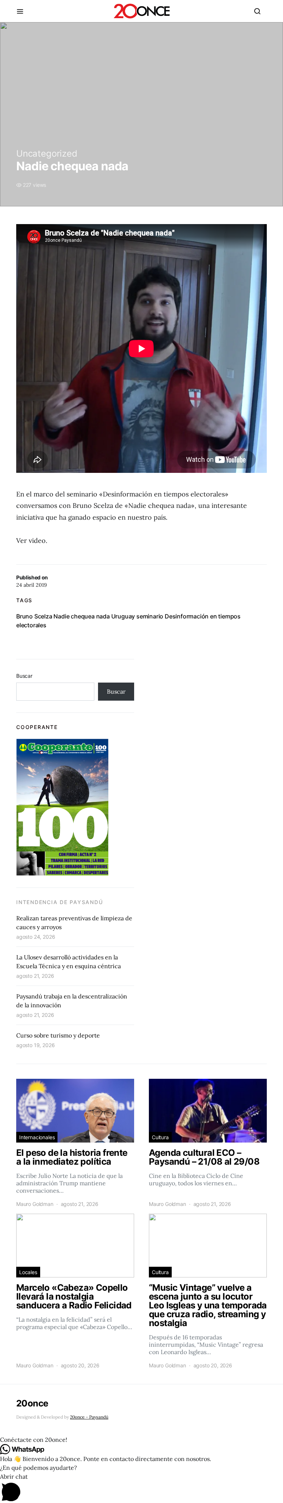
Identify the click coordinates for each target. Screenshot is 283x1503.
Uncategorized (46, 153)
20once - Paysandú (89, 1417)
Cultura (160, 1137)
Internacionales (37, 1137)
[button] (141, 1439)
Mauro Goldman (34, 1204)
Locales (28, 1272)
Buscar (24, 676)
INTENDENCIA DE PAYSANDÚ (59, 902)
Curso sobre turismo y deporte (58, 1035)
